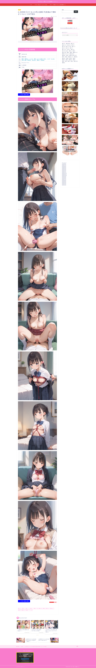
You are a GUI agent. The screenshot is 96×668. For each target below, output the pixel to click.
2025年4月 (64, 182)
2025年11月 (64, 174)
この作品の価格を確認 (24, 94)
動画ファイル (75, 52)
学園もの (26, 58)
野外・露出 (76, 61)
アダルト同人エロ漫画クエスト (48, 1)
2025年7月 (64, 179)
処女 (68, 52)
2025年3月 (64, 183)
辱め (72, 61)
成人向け (34, 60)
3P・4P (64, 43)
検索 (63, 9)
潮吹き (38, 60)
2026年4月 (64, 168)
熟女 (67, 59)
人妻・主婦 (64, 52)
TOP (31, 4)
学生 (67, 55)
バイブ (48, 58)
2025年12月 (64, 173)
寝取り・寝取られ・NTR (73, 55)
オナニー (74, 46)
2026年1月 (64, 172)
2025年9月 (64, 176)
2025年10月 (64, 175)
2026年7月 (64, 165)
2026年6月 (64, 166)
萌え (69, 61)
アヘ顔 (64, 46)
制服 (23, 58)
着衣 (74, 59)
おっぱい (53, 58)
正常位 (71, 58)
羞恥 (63, 61)
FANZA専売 (68, 43)
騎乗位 (64, 62)
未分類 (19, 9)
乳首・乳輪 (24, 60)
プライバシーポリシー (20, 666)
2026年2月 (64, 170)
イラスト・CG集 (69, 46)
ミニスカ (31, 58)
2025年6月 (64, 180)
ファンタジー (64, 49)
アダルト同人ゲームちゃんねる (41, 4)
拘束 (67, 58)
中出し (44, 58)
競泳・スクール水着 (38, 58)
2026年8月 (64, 163)
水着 (74, 58)
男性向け (29, 60)
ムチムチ (73, 49)
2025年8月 (64, 177)
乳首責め (42, 60)
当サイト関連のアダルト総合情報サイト (58, 4)
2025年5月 (64, 181)
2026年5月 (64, 167)
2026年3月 (64, 169)
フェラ (69, 49)
